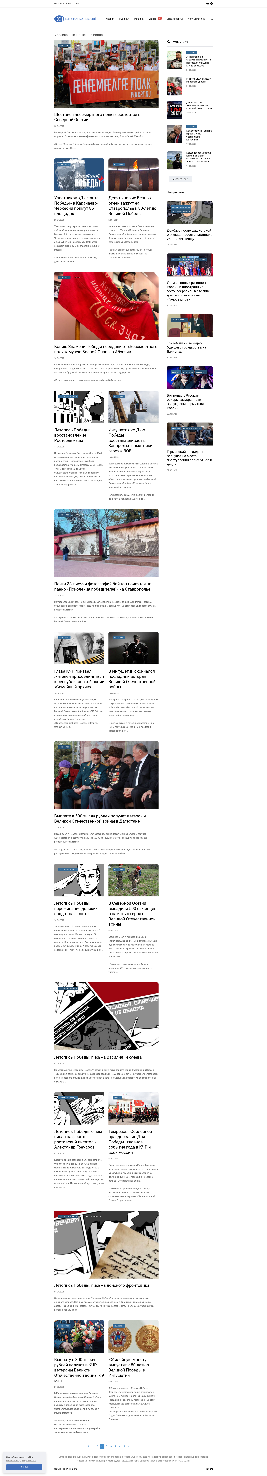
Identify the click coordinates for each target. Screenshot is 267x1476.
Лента (155, 18)
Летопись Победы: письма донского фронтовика (101, 1285)
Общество (64, 45)
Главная (109, 18)
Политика (188, 372)
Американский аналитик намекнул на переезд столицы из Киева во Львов (198, 61)
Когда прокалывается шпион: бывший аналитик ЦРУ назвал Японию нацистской (198, 157)
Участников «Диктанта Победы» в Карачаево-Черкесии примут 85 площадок (76, 205)
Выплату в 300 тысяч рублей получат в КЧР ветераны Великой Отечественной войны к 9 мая (79, 1370)
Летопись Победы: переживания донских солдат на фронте (76, 908)
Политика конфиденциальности (21, 1461)
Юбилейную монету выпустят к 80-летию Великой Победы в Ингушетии (128, 1367)
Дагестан (77, 747)
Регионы (139, 18)
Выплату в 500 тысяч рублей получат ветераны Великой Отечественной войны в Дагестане (100, 819)
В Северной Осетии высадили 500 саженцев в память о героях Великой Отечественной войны (132, 914)
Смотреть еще (180, 179)
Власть (117, 1098)
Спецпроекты (175, 18)
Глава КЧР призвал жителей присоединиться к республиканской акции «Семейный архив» (79, 679)
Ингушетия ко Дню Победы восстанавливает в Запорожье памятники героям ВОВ (130, 440)
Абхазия (76, 277)
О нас (77, 3)
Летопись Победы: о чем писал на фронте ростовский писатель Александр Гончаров (78, 1139)
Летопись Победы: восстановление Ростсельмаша (72, 435)
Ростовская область (90, 1216)
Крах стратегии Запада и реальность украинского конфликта (199, 135)
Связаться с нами (62, 3)
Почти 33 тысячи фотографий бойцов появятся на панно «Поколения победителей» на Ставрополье (102, 586)
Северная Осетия (80, 45)
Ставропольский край (83, 515)
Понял (24, 1467)
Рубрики (124, 18)
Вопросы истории (181, 211)
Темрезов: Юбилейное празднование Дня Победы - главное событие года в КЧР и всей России (130, 1142)
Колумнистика (196, 18)
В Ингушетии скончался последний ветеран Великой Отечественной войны (132, 679)
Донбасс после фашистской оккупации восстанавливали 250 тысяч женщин (190, 235)
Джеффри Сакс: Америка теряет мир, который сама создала (199, 105)
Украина (191, 52)
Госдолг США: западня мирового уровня (198, 80)
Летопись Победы (68, 396)
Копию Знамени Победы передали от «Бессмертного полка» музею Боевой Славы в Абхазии (105, 349)
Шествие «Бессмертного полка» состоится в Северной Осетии (97, 117)
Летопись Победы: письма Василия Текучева (98, 1057)
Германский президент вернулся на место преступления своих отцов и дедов (189, 458)
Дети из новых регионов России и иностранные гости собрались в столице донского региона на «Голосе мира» (188, 291)
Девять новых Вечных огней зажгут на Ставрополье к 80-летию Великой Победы (132, 205)
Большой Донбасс (181, 207)
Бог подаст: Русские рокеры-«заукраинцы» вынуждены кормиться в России (187, 402)
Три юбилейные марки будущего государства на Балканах (186, 347)
